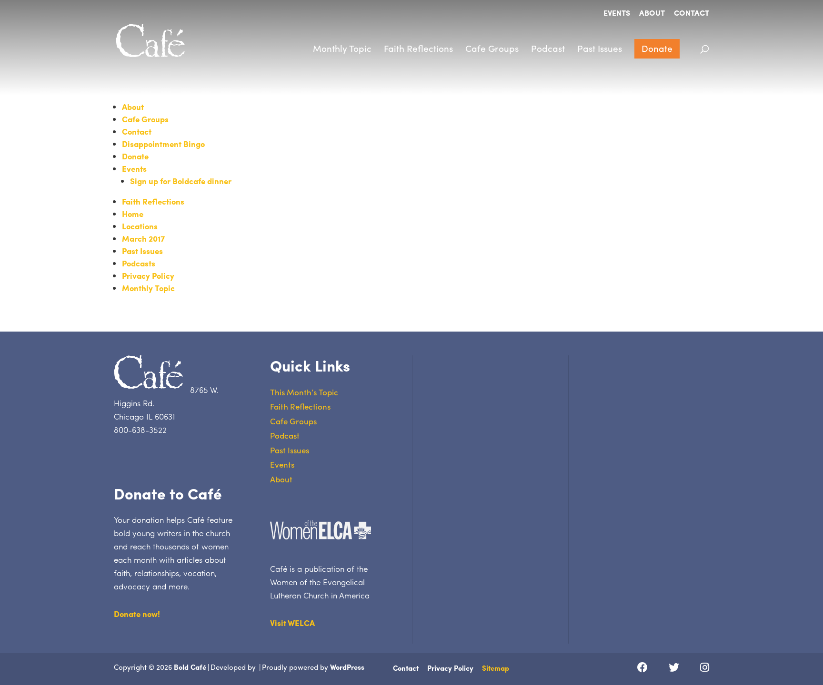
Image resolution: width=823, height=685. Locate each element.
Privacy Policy (148, 275)
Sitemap (495, 668)
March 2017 (143, 238)
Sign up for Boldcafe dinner (180, 180)
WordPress (347, 667)
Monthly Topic (342, 48)
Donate (657, 48)
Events (616, 13)
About (652, 13)
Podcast (548, 48)
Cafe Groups (492, 48)
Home (132, 213)
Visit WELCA (292, 622)
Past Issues (599, 48)
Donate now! (137, 613)
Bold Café (190, 667)
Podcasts (138, 263)
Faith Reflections (418, 48)
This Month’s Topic (304, 392)
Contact (691, 13)
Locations (140, 226)
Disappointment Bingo (163, 143)
